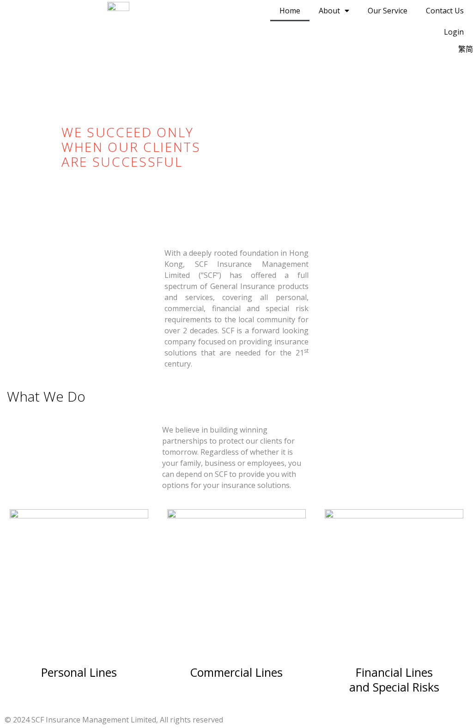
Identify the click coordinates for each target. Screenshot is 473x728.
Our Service (387, 11)
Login (454, 32)
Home (289, 11)
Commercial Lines (236, 672)
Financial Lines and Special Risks (394, 679)
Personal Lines (79, 672)
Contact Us (445, 11)
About (329, 11)
